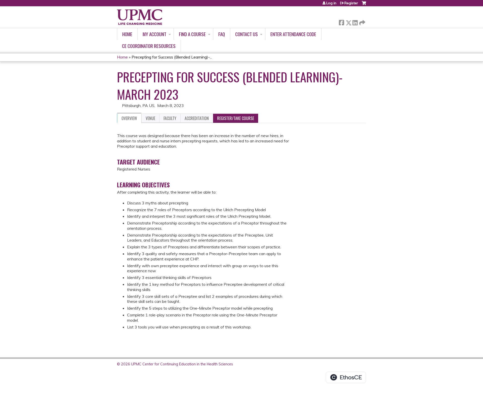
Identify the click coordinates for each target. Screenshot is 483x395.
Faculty (170, 118)
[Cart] (364, 5)
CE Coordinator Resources (149, 45)
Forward (361, 21)
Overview (129, 118)
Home (127, 34)
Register (351, 3)
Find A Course (192, 34)
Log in (331, 3)
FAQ (221, 34)
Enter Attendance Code (293, 34)
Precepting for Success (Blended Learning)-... (172, 57)
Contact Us (246, 34)
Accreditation (197, 118)
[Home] (139, 17)
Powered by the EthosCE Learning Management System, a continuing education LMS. (346, 377)
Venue (150, 118)
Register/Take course (235, 118)
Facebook (341, 22)
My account (154, 34)
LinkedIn (354, 22)
